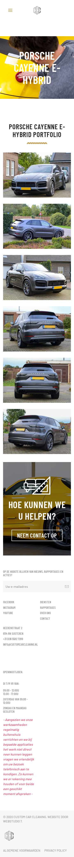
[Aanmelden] (67, 586)
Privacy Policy (55, 850)
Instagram (9, 607)
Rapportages (48, 607)
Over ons (45, 613)
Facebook (8, 602)
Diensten (45, 602)
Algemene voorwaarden (21, 850)
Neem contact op (37, 535)
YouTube (8, 613)
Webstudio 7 (12, 821)
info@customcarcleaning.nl (20, 644)
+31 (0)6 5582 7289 (13, 639)
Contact (45, 618)
